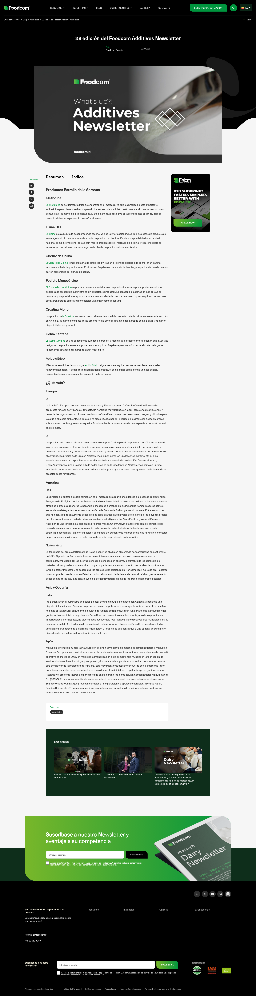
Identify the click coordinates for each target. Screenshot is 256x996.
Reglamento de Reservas (130, 989)
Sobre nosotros (119, 7)
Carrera (145, 7)
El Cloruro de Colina (57, 262)
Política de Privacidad (72, 989)
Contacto (164, 7)
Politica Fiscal (110, 989)
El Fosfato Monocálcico (59, 287)
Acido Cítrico (92, 365)
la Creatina (68, 316)
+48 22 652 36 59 (33, 940)
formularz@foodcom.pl (36, 934)
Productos (55, 7)
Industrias (79, 7)
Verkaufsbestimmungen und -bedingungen (163, 989)
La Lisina (51, 234)
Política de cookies (93, 989)
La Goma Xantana (55, 340)
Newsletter (34, 20)
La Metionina (53, 204)
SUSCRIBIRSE (136, 854)
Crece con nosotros (12, 20)
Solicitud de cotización (208, 7)
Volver (249, 20)
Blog (99, 7)
